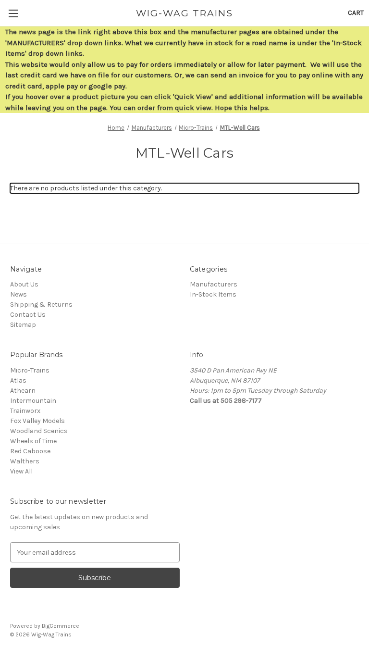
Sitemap (23, 325)
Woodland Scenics (39, 431)
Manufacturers (213, 284)
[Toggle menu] (13, 13)
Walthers (24, 461)
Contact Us (28, 315)
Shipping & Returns (41, 304)
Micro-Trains (29, 370)
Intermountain (33, 401)
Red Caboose (30, 451)
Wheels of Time (33, 441)
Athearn (23, 390)
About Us (24, 284)
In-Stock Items (213, 294)
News (18, 294)
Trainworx (25, 411)
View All (21, 471)
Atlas (18, 380)
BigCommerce (60, 625)
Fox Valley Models (37, 421)
